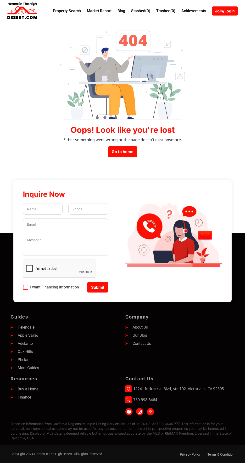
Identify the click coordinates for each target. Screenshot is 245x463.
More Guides (28, 368)
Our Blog (140, 335)
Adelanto (25, 343)
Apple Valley (28, 335)
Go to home (123, 151)
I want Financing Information (54, 287)
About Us (140, 327)
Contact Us (142, 343)
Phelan (23, 359)
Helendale (26, 327)
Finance (24, 397)
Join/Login (225, 11)
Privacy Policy (190, 454)
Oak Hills (25, 351)
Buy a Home (28, 389)
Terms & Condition (220, 454)
